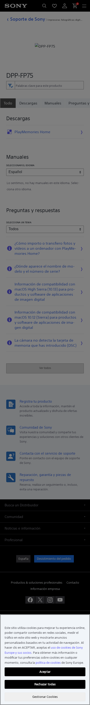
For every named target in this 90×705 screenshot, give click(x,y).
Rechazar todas (45, 684)
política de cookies (48, 663)
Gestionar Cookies (45, 697)
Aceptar (45, 672)
